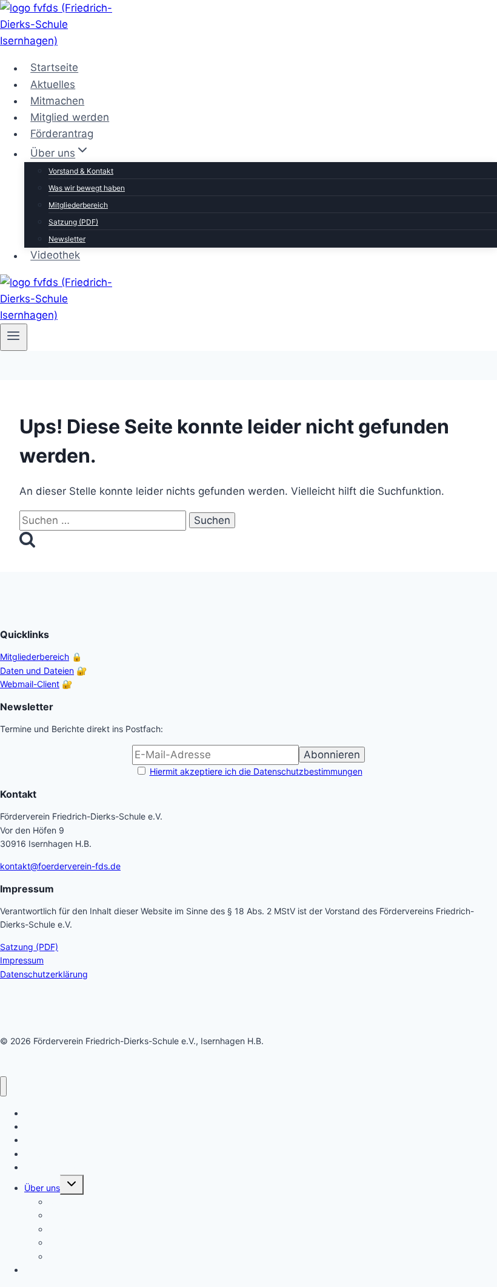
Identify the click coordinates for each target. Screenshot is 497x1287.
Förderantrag (61, 133)
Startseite (54, 68)
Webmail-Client (29, 684)
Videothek (55, 256)
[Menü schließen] (3, 1086)
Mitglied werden (69, 117)
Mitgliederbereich (78, 204)
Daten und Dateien (37, 670)
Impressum (22, 960)
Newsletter (66, 238)
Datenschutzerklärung (44, 974)
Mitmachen (57, 101)
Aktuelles (52, 84)
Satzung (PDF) (73, 221)
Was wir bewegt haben (86, 187)
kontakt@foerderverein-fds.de (60, 866)
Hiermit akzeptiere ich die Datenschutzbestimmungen (256, 771)
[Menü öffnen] (13, 337)
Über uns (42, 1188)
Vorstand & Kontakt (80, 170)
